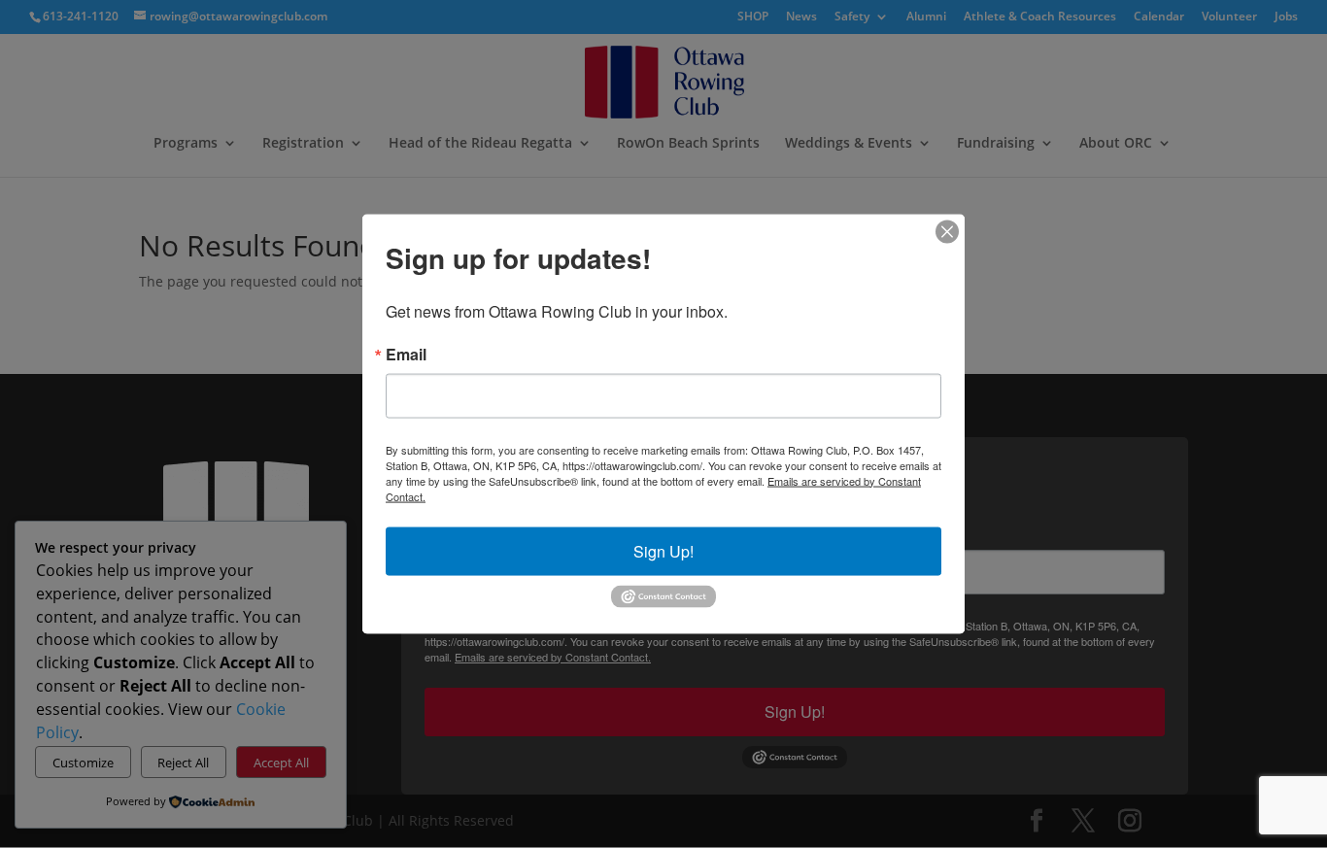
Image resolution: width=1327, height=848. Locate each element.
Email (406, 353)
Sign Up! (663, 550)
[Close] (947, 231)
